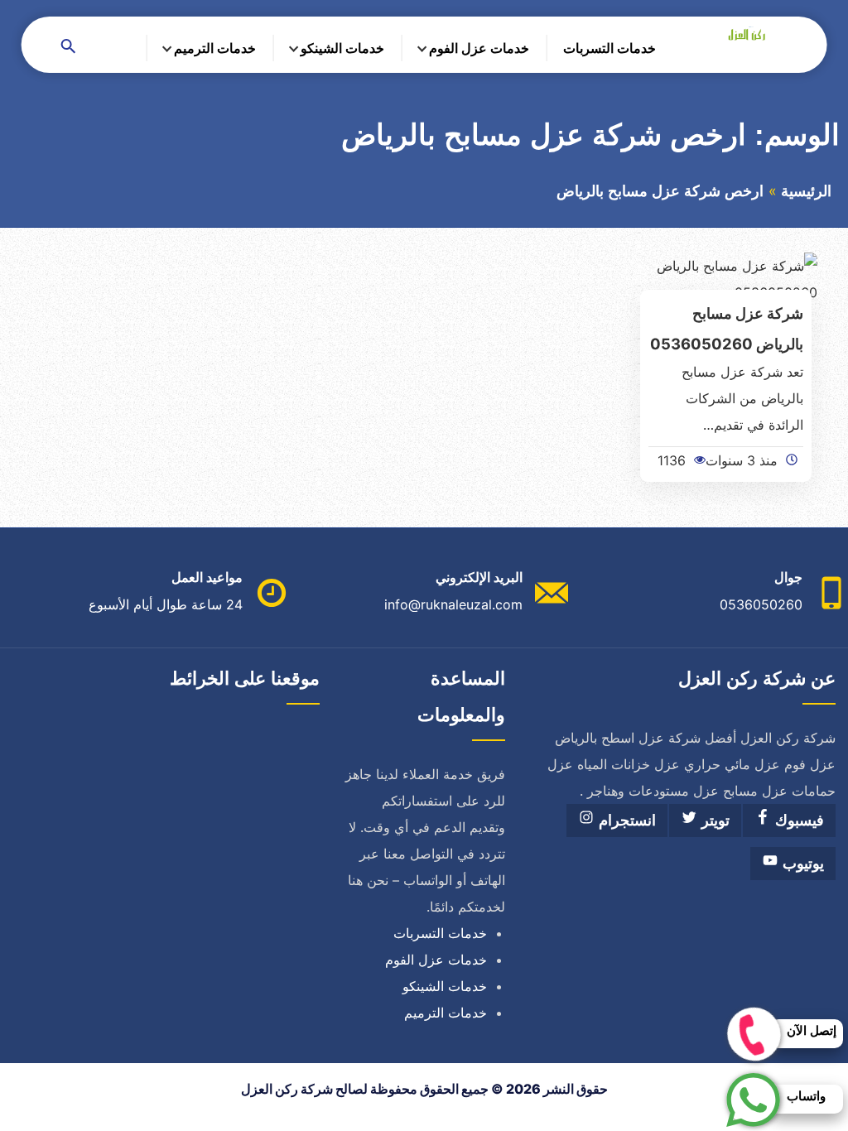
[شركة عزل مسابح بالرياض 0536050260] (725, 277)
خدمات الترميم (215, 48)
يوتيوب (801, 863)
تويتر (713, 820)
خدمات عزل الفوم (479, 48)
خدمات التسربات (609, 48)
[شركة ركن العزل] (741, 34)
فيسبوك (797, 820)
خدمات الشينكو (342, 48)
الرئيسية (806, 191)
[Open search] (69, 47)
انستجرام (625, 820)
